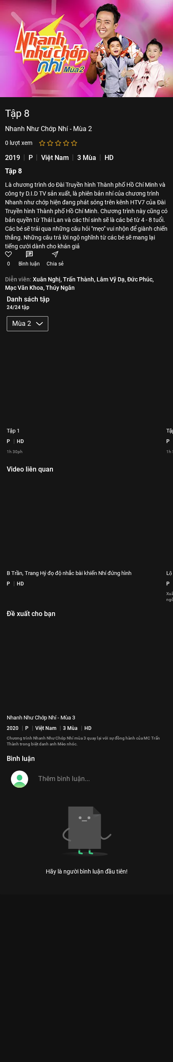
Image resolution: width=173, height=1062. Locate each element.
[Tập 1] (86, 379)
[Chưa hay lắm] (50, 143)
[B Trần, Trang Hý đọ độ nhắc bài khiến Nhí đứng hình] (86, 522)
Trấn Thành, (79, 279)
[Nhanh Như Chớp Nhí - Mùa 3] (86, 666)
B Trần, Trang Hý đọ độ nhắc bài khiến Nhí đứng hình (69, 573)
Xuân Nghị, (47, 279)
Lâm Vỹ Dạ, (111, 279)
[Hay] (66, 143)
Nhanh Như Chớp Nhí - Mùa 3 (41, 717)
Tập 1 (13, 431)
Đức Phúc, (140, 279)
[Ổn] (58, 143)
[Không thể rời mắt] (74, 143)
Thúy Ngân (60, 287)
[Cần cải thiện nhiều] (42, 143)
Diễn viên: (18, 279)
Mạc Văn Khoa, (25, 287)
